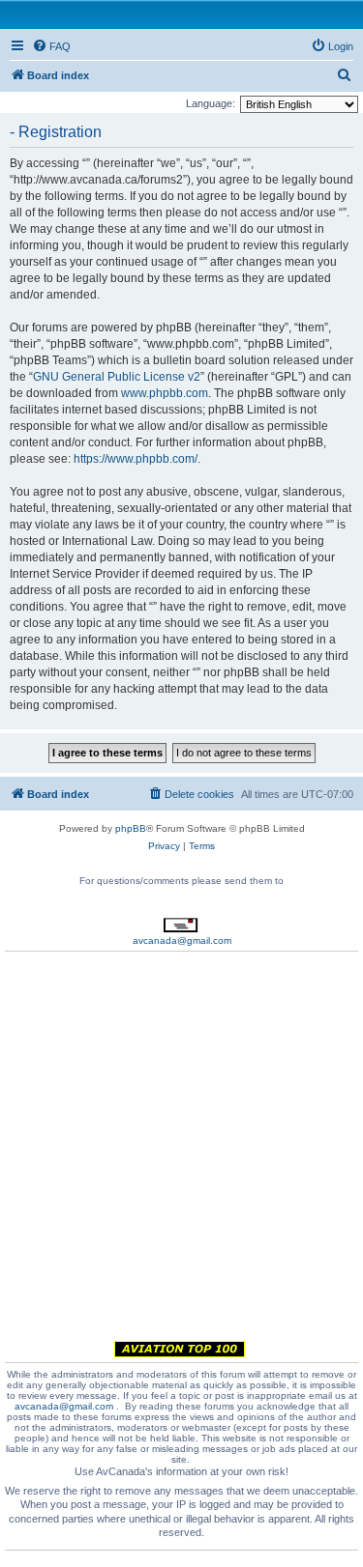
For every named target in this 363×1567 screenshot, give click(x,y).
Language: (210, 103)
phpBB (130, 828)
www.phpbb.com (164, 393)
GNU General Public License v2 (116, 377)
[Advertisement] (181, 1149)
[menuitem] (51, 46)
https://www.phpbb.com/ (135, 459)
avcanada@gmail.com (182, 940)
